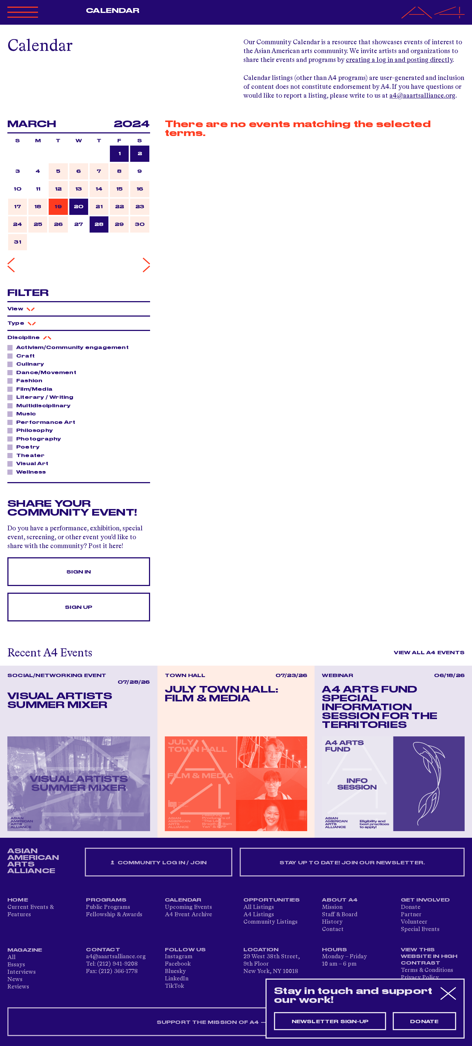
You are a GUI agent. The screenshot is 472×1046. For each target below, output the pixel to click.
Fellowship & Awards (114, 915)
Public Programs (108, 907)
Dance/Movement (46, 372)
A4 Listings (258, 915)
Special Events (420, 929)
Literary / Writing (45, 397)
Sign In (78, 572)
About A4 (340, 900)
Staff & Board (339, 915)
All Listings (258, 907)
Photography (38, 439)
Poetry (27, 447)
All (11, 957)
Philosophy (34, 430)
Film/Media (34, 389)
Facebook (178, 964)
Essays (16, 965)
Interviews (21, 972)
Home (17, 900)
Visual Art (32, 463)
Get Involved (425, 900)
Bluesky (175, 971)
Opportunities (271, 900)
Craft (25, 356)
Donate (410, 907)
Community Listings (270, 922)
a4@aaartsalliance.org (422, 96)
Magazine (24, 950)
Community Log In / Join (161, 863)
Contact (333, 929)
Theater (30, 455)
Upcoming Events (188, 907)
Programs (106, 900)
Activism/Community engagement (72, 347)
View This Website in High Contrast (429, 956)
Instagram (178, 957)
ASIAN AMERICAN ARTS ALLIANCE (33, 861)
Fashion (29, 381)
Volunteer (414, 922)
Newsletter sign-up (330, 1021)
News (14, 980)
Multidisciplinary (43, 406)
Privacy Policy (420, 978)
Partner (411, 915)
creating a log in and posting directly (399, 60)
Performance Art (45, 422)
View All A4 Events (429, 653)
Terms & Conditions (427, 970)
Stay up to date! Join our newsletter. (352, 863)
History (332, 922)
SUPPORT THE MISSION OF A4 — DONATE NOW (236, 1022)
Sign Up (78, 607)
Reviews (18, 987)
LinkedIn (176, 979)
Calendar (112, 10)
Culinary (30, 364)
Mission (332, 907)
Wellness (31, 472)
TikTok (174, 986)
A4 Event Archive (188, 915)
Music (26, 414)
